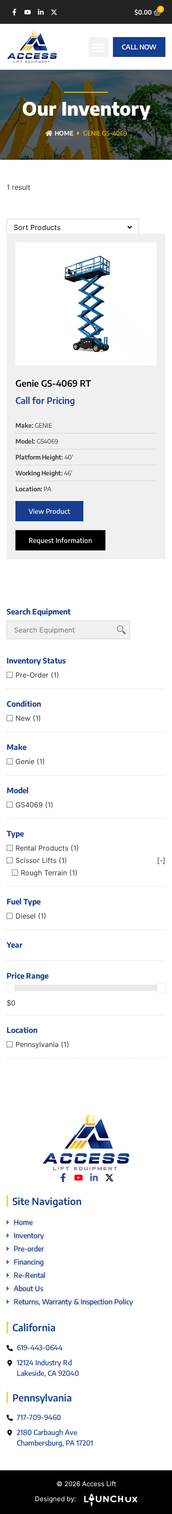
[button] (98, 47)
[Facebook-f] (14, 12)
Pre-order (29, 1248)
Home (64, 133)
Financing (29, 1262)
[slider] (10, 987)
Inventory (29, 1235)
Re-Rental (29, 1275)
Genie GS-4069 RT (53, 382)
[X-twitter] (54, 12)
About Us (28, 1288)
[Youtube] (27, 12)
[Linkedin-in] (40, 12)
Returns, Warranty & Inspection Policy (73, 1301)
